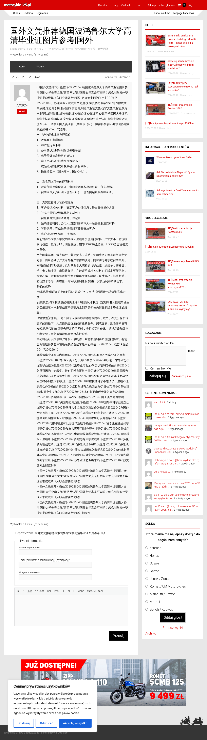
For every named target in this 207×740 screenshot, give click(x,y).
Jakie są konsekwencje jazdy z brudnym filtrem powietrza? (181, 65)
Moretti (155, 602)
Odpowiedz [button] (111, 77)
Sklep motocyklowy (161, 5)
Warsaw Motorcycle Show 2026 (174, 157)
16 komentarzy (187, 113)
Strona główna (17, 48)
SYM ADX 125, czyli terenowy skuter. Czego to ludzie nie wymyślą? (182, 305)
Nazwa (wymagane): (29, 547)
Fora (29, 48)
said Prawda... (162, 471)
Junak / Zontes (160, 579)
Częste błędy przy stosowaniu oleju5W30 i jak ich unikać (183, 87)
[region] (52, 706)
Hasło (191, 351)
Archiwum (152, 633)
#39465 (124, 77)
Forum (140, 5)
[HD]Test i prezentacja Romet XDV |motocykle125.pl (180, 284)
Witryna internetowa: (29, 572)
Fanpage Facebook (183, 13)
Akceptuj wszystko (75, 723)
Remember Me (160, 368)
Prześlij (118, 636)
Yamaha (155, 548)
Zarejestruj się (181, 376)
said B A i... (160, 402)
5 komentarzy (186, 73)
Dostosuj (24, 723)
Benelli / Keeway (161, 609)
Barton (154, 571)
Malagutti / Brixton (162, 594)
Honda (154, 556)
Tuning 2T (39, 48)
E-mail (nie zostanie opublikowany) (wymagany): (44, 560)
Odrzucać (46, 723)
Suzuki (154, 563)
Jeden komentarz (166, 51)
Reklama (28, 13)
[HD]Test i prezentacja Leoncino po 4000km (169, 123)
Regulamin (42, 13)
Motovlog (127, 5)
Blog (115, 5)
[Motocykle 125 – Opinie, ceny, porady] (17, 6)
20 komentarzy (164, 128)
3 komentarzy (186, 95)
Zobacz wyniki (173, 628)
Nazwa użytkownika (159, 343)
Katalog (103, 5)
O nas (16, 13)
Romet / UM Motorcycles (168, 586)
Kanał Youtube (162, 13)
